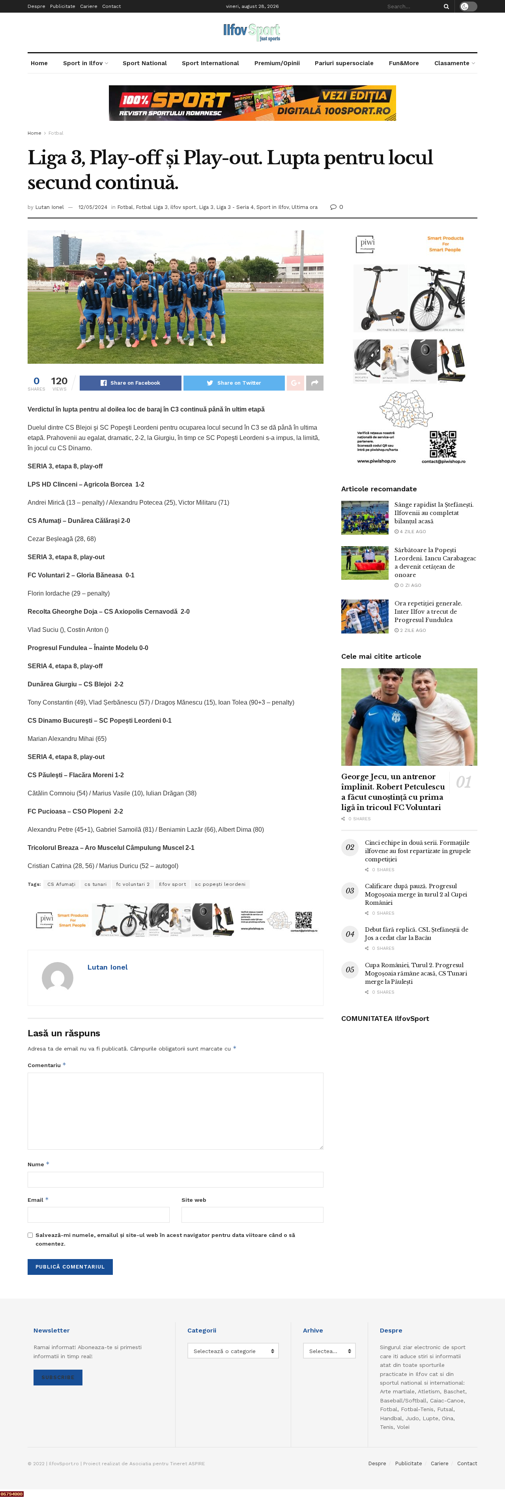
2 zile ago (412, 630)
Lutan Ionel (49, 207)
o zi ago (409, 585)
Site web (193, 1200)
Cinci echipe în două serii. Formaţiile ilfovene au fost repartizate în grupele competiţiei (418, 851)
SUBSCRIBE (58, 1377)
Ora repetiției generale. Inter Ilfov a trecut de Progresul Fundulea (428, 612)
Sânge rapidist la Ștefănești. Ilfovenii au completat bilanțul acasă (434, 513)
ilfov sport (183, 207)
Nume (39, 1164)
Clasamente (451, 63)
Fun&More (404, 63)
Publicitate (62, 6)
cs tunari (95, 884)
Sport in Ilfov (83, 63)
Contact (111, 6)
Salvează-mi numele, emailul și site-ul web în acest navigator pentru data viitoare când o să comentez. (165, 1239)
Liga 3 (206, 207)
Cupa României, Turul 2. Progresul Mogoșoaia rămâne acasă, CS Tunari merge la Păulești (416, 973)
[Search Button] (445, 6)
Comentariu (47, 1065)
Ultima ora (305, 207)
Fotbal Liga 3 (152, 207)
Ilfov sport (172, 884)
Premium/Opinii (277, 63)
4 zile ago (412, 531)
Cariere (88, 6)
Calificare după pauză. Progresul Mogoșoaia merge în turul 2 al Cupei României (416, 894)
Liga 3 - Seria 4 (235, 207)
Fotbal (56, 133)
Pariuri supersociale (344, 63)
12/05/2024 (93, 207)
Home (39, 63)
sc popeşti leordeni (220, 884)
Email (38, 1199)
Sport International (210, 63)
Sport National (145, 63)
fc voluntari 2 (133, 884)
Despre (36, 6)
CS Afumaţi (61, 884)
